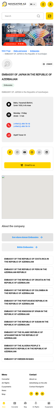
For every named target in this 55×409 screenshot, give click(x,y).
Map (3, 394)
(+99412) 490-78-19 (21, 126)
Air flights (5, 383)
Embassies (34, 51)
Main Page (6, 51)
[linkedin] (42, 394)
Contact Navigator (36, 387)
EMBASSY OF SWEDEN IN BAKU (19, 359)
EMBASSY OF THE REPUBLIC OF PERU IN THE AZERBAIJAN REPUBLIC (25, 270)
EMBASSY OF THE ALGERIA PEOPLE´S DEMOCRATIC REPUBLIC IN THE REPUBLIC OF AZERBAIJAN (25, 348)
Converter (5, 379)
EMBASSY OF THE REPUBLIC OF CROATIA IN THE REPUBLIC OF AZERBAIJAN (27, 281)
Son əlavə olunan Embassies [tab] (25, 237)
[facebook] (31, 394)
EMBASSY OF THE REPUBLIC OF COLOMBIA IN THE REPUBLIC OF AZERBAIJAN (26, 291)
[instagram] (37, 394)
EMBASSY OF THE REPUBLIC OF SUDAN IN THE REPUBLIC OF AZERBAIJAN (26, 323)
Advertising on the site (38, 383)
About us (33, 379)
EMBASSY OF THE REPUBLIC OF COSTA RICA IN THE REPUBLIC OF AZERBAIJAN (26, 260)
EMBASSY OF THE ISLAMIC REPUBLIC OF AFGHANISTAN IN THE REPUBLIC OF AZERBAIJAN (23, 335)
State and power (20, 51)
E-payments (6, 387)
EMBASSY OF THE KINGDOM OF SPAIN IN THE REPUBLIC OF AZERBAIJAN (25, 312)
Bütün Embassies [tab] (25, 247)
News (4, 390)
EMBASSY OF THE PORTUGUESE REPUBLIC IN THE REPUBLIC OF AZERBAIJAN (25, 302)
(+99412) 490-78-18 (21, 124)
